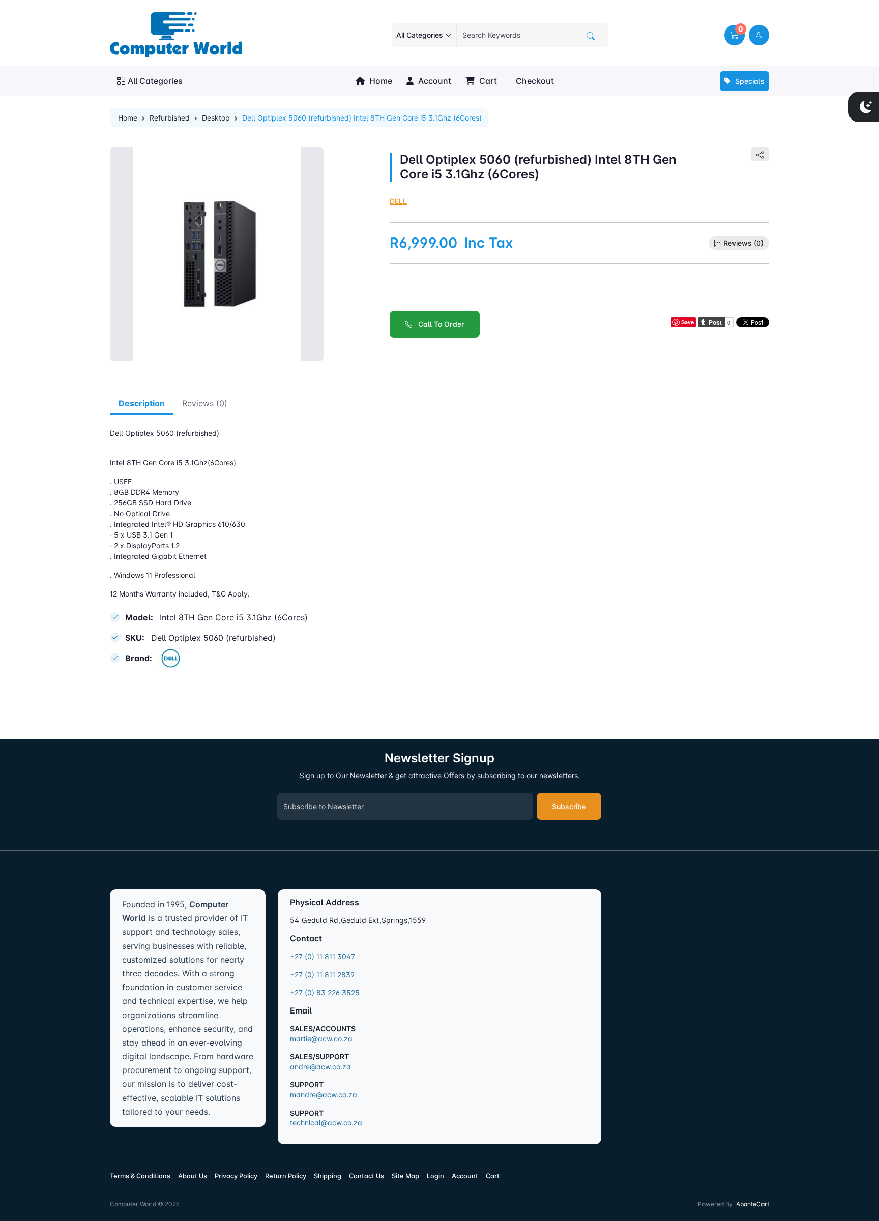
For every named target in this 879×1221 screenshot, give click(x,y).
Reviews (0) (743, 243)
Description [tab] (142, 403)
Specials (749, 81)
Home (379, 81)
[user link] (759, 35)
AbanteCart (752, 1204)
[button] (734, 35)
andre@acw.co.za (320, 1066)
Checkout (534, 81)
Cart (487, 81)
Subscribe (569, 806)
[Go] (590, 36)
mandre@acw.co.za (323, 1094)
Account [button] (433, 81)
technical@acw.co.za (326, 1122)
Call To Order (438, 324)
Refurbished (170, 117)
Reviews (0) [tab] (204, 403)
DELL (398, 201)
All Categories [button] (155, 81)
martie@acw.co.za (321, 1038)
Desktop (216, 117)
